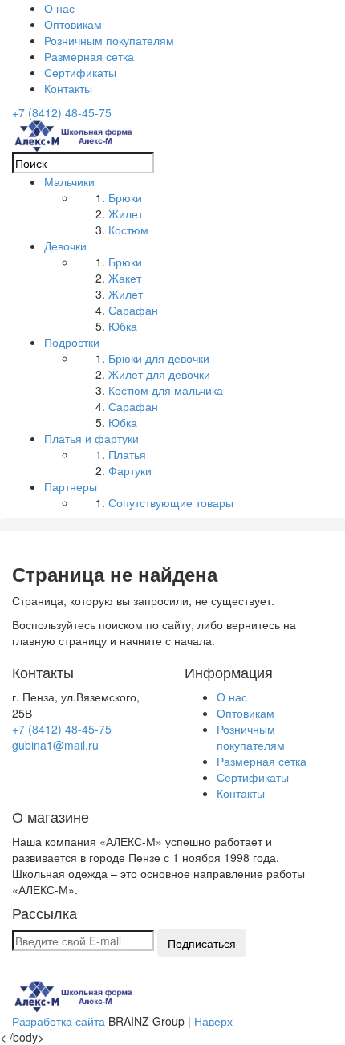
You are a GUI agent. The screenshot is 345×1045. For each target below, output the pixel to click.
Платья (127, 454)
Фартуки (130, 470)
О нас (59, 8)
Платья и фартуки (91, 438)
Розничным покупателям (109, 40)
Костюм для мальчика (165, 390)
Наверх (213, 1021)
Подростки (71, 342)
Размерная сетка (89, 56)
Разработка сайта (58, 1021)
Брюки (125, 197)
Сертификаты (80, 72)
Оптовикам (73, 24)
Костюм (128, 230)
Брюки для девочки (158, 358)
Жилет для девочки (159, 374)
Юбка (122, 326)
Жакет (124, 278)
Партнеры (70, 486)
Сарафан (133, 310)
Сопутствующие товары (170, 502)
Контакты (68, 88)
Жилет (125, 213)
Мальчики (69, 181)
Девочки (65, 246)
